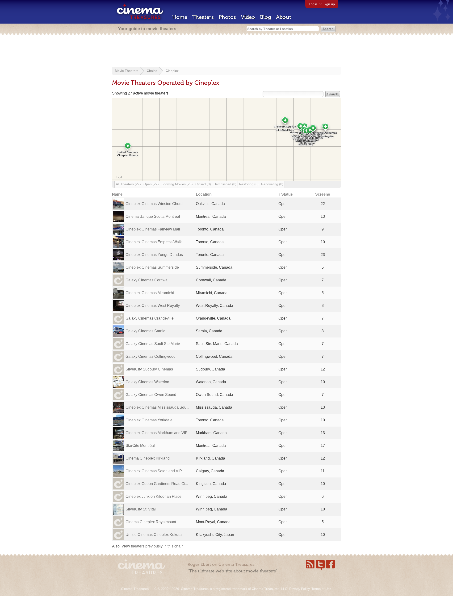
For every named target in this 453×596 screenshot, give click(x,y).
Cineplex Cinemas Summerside (152, 267)
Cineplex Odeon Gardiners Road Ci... (157, 484)
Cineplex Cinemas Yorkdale (149, 420)
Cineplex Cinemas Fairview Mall (153, 229)
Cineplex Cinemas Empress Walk (154, 242)
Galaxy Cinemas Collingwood (151, 356)
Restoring (249, 184)
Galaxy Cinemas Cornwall (147, 280)
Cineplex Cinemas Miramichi (150, 293)
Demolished (225, 184)
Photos (227, 17)
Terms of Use (321, 589)
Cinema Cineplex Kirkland (148, 458)
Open (151, 184)
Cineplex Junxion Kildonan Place (153, 496)
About (283, 17)
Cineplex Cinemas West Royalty (153, 306)
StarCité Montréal (140, 446)
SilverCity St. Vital (141, 509)
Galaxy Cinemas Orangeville (150, 318)
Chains (152, 71)
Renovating (272, 184)
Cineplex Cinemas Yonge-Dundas (154, 255)
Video (248, 17)
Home (179, 17)
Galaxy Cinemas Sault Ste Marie (153, 344)
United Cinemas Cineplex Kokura (154, 535)
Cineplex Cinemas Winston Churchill (156, 204)
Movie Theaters (126, 71)
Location (204, 194)
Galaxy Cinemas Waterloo (147, 382)
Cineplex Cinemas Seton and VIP (154, 471)
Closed (203, 184)
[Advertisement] (226, 51)
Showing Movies (177, 184)
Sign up (329, 4)
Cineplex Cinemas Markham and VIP (157, 433)
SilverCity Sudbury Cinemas (149, 369)
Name (117, 194)
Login (313, 4)
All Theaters (128, 184)
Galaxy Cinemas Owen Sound (151, 395)
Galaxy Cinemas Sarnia (145, 331)
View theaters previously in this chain (153, 546)
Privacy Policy (299, 589)
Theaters (203, 17)
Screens (322, 194)
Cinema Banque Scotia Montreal (153, 216)
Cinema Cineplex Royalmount (151, 522)
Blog (265, 17)
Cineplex (172, 71)
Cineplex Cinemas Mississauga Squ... (157, 407)
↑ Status (285, 194)
